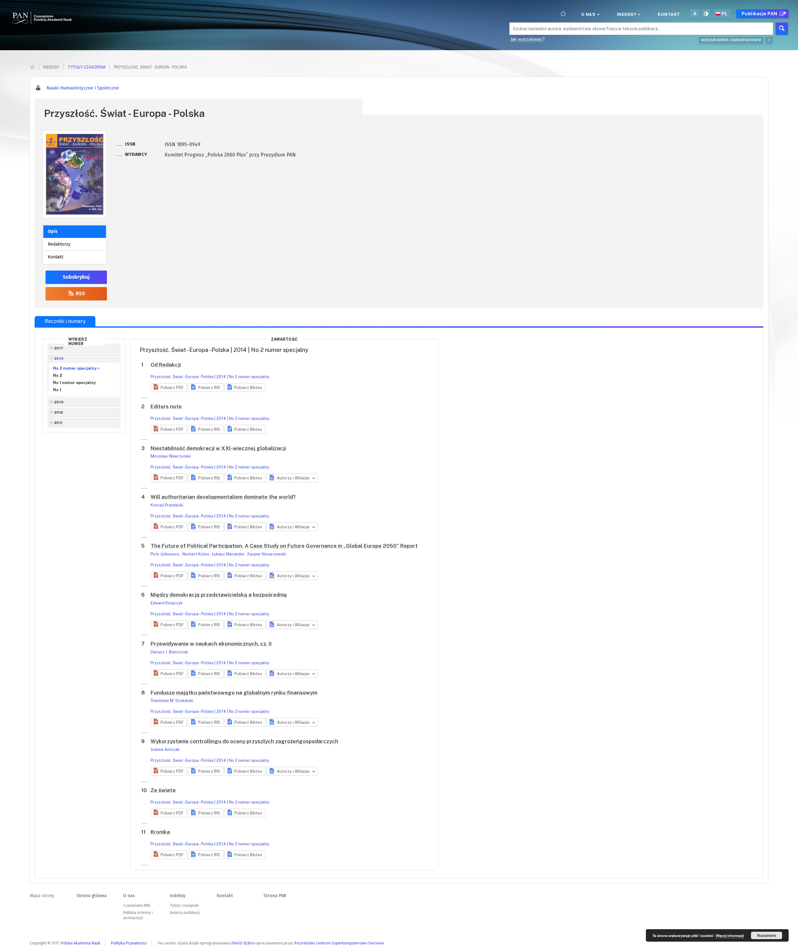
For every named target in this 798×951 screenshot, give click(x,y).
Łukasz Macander (229, 554)
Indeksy (627, 14)
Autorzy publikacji (185, 912)
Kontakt (669, 14)
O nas (589, 14)
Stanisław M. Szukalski (172, 700)
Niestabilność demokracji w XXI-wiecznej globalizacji (218, 448)
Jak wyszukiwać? (527, 39)
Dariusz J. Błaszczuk (169, 652)
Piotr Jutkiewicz (165, 554)
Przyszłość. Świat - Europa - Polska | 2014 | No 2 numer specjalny (210, 376)
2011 (58, 422)
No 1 (57, 389)
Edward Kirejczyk (167, 603)
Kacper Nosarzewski (267, 554)
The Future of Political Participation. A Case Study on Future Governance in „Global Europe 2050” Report (284, 546)
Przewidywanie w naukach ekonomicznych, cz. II (211, 644)
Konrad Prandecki (167, 505)
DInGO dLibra (243, 943)
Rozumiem (766, 935)
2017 (59, 348)
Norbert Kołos (196, 554)
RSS (80, 293)
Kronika (160, 832)
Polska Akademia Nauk (80, 943)
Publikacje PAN (760, 13)
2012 (58, 412)
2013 (59, 402)
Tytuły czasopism (86, 67)
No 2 (57, 375)
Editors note (166, 406)
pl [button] (725, 13)
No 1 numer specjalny (74, 382)
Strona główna (91, 895)
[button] (169, 387)
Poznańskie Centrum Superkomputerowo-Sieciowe (339, 943)
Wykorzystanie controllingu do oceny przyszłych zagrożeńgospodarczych (244, 741)
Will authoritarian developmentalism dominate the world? (223, 497)
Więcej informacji (730, 935)
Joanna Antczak (165, 749)
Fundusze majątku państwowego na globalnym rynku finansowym (234, 692)
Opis (53, 231)
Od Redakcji (166, 365)
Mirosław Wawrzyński (171, 456)
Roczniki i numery (65, 321)
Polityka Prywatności (129, 943)
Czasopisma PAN (136, 905)
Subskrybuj (76, 277)
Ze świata (163, 790)
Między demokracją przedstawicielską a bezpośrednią (219, 595)
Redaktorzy (59, 244)
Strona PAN (274, 895)
